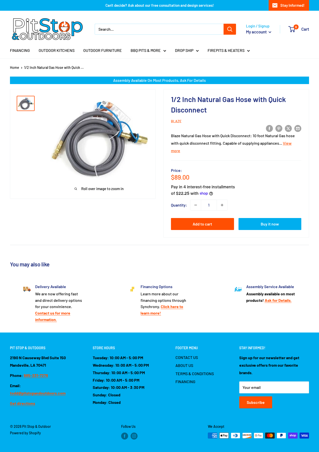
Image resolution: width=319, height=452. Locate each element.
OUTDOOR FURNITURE (102, 50)
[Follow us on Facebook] (124, 436)
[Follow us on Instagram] (134, 436)
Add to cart (202, 224)
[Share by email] (297, 128)
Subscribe (256, 402)
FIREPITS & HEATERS (226, 50)
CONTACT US (186, 357)
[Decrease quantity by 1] (195, 205)
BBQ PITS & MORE (146, 50)
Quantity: (179, 205)
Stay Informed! (292, 5)
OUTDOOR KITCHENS (57, 50)
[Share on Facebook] (269, 128)
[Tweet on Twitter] (288, 128)
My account (256, 31)
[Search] (230, 29)
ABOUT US (184, 365)
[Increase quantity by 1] (222, 205)
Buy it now (270, 224)
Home (14, 67)
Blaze (176, 121)
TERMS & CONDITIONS (194, 373)
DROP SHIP (184, 50)
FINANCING (20, 50)
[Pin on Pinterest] (278, 128)
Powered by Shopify (25, 433)
